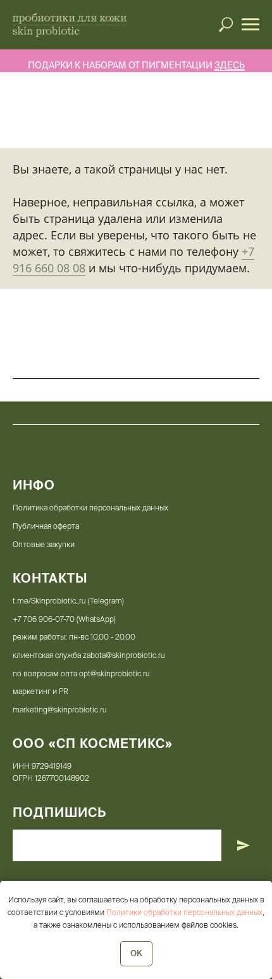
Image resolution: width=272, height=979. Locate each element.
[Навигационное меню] (250, 24)
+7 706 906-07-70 (44, 619)
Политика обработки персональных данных (90, 507)
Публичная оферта (46, 526)
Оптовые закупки (44, 544)
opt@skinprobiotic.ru (114, 673)
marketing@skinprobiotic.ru (60, 709)
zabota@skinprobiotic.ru (124, 655)
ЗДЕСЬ (229, 65)
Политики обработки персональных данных (184, 912)
